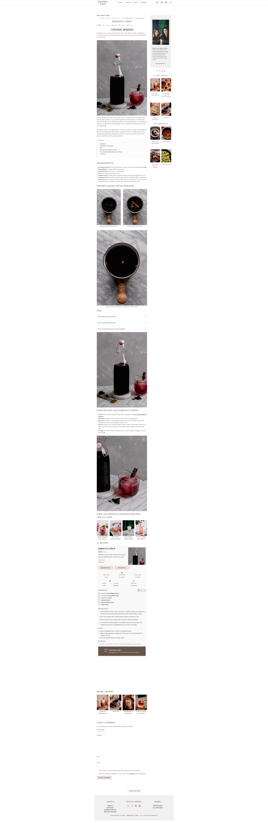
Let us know (112, 652)
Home (98, 15)
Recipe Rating (100, 729)
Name (99, 756)
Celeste (105, 552)
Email (98, 762)
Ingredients (103, 144)
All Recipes (158, 807)
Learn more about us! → (161, 63)
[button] (99, 560)
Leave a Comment (140, 18)
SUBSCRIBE (143, 2)
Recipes (103, 15)
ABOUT (136, 2)
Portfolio (157, 805)
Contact (110, 807)
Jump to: (102, 140)
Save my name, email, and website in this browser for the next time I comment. (119, 770)
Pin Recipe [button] (123, 567)
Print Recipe (129, 29)
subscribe (131, 773)
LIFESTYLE (128, 2)
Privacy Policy (110, 811)
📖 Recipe (102, 154)
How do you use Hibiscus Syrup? (108, 150)
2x (141, 590)
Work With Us (110, 809)
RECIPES (120, 2)
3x (144, 590)
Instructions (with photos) (106, 146)
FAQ (101, 148)
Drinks (108, 15)
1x (138, 590)
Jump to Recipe (117, 29)
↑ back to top (134, 791)
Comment (100, 735)
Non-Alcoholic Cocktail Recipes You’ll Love (111, 152)
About (110, 805)
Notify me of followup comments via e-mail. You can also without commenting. (122, 773)
